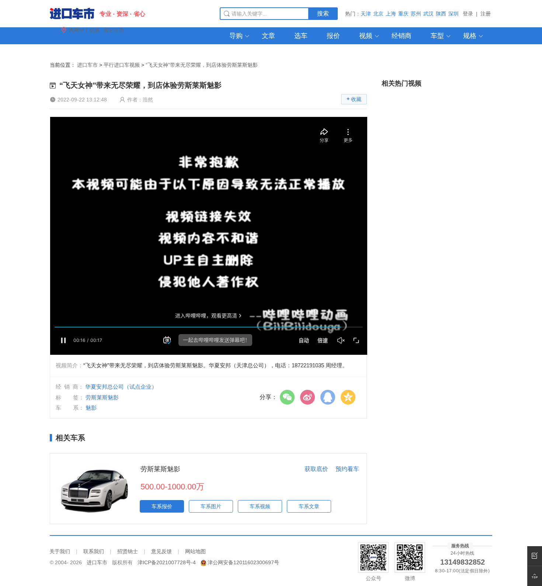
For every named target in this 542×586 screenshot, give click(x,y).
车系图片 (211, 506)
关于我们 (59, 551)
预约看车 (347, 469)
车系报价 (162, 506)
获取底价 (316, 469)
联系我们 (93, 551)
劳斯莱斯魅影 (160, 469)
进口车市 (87, 65)
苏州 (416, 14)
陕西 (441, 14)
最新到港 (202, 52)
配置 (66, 52)
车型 (441, 35)
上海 (391, 14)
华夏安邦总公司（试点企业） (121, 387)
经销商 (401, 35)
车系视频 (260, 506)
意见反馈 (161, 551)
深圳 (453, 14)
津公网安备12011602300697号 (243, 562)
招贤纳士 (127, 551)
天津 (366, 14)
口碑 (163, 52)
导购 (239, 35)
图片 (98, 52)
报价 (333, 35)
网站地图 (195, 551)
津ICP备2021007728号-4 (167, 562)
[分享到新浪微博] (309, 397)
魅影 (91, 408)
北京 (378, 14)
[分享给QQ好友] (329, 397)
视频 (369, 35)
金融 (131, 52)
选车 (301, 35)
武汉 (428, 14)
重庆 (403, 14)
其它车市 (114, 30)
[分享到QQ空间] (350, 397)
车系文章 (309, 506)
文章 (268, 35)
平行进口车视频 (122, 65)
